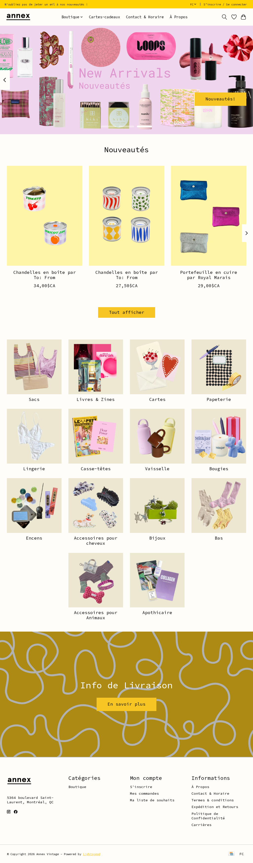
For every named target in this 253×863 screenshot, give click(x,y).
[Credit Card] (231, 854)
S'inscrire (141, 787)
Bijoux (157, 538)
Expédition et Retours (214, 807)
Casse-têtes (96, 468)
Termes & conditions (212, 800)
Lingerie (34, 468)
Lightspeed (91, 854)
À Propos (179, 17)
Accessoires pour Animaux (95, 615)
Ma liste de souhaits (152, 800)
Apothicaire (157, 612)
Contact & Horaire (145, 17)
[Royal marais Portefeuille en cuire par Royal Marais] (208, 216)
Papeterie (219, 399)
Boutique (77, 787)
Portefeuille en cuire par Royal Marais (208, 275)
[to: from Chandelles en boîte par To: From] (44, 216)
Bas (219, 538)
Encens (34, 538)
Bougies (218, 468)
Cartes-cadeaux (104, 17)
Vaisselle (157, 468)
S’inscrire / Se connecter (225, 4)
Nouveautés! (220, 99)
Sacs (34, 399)
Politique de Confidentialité (208, 815)
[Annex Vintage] (18, 17)
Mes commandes (144, 793)
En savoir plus (126, 704)
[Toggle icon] (224, 17)
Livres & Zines (96, 399)
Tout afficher (126, 312)
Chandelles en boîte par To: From (44, 275)
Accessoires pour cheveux (95, 540)
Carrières (201, 825)
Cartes (157, 399)
